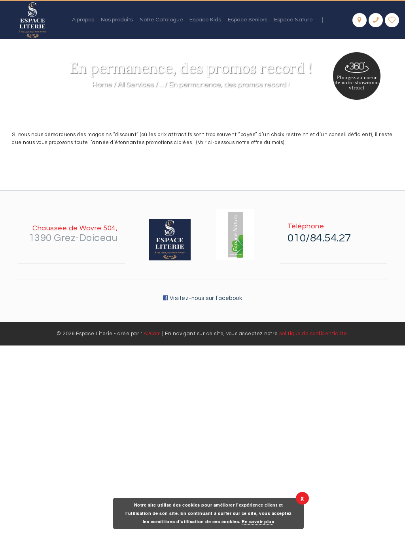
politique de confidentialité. (313, 333)
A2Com (152, 333)
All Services (135, 84)
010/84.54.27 (319, 238)
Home (102, 84)
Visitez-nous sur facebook (205, 298)
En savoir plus (258, 521)
